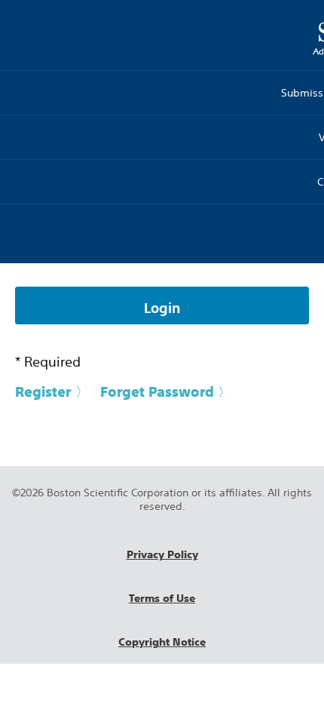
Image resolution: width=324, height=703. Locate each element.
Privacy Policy (162, 554)
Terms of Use (162, 598)
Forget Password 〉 (165, 391)
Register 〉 (52, 391)
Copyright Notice (162, 642)
